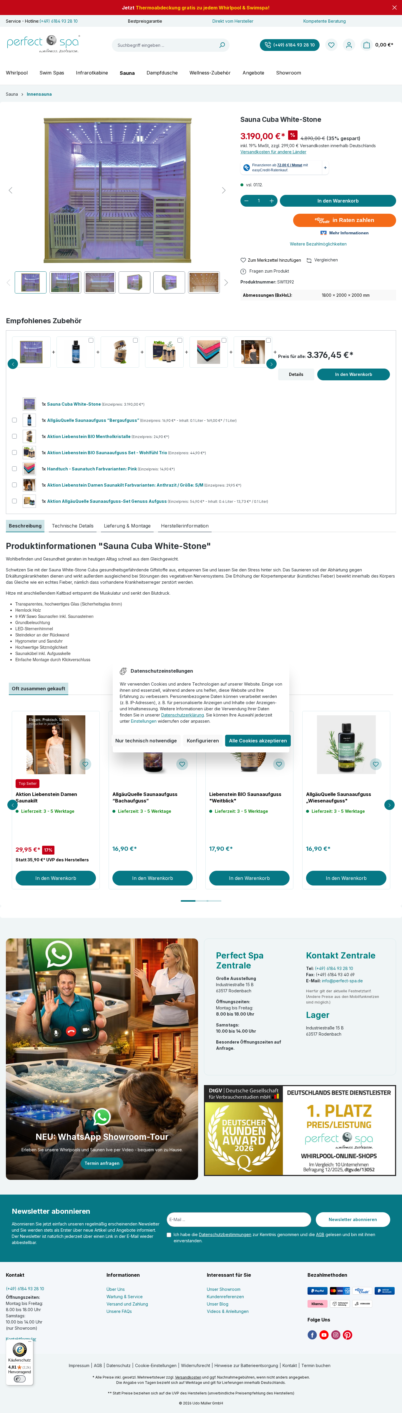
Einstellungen (144, 721)
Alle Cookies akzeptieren (258, 741)
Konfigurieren (203, 741)
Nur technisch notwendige (146, 741)
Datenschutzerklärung (182, 714)
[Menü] (29, 1342)
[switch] (20, 1378)
